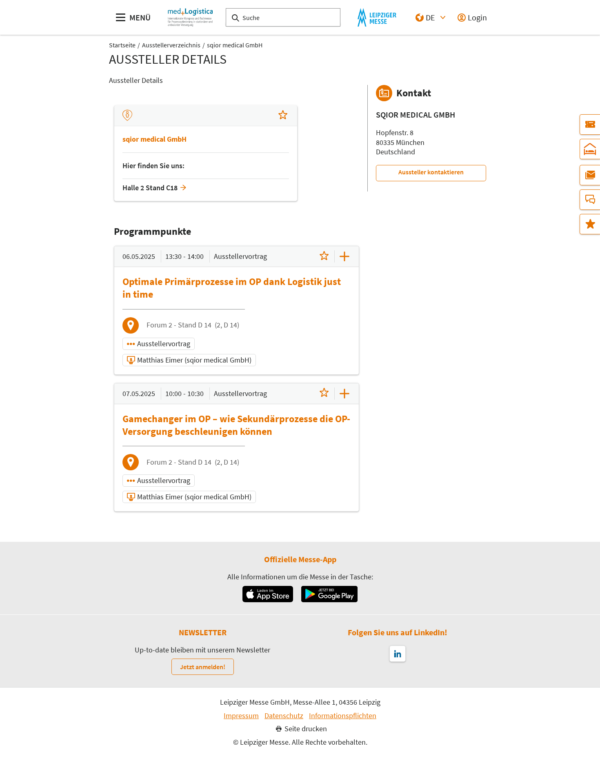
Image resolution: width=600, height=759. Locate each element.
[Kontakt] (590, 199)
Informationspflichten (342, 715)
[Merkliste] (590, 224)
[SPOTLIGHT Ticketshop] (590, 124)
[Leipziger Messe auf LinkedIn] (397, 653)
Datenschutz (283, 715)
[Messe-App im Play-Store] (329, 594)
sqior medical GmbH (234, 45)
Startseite (122, 45)
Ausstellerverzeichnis (171, 45)
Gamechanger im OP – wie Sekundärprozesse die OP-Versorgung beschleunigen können (236, 425)
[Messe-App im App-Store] (267, 594)
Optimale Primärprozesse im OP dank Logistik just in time (231, 287)
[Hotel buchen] (590, 149)
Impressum (241, 715)
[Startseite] (190, 17)
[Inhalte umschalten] (344, 256)
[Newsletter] (590, 175)
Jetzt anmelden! (202, 667)
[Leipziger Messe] (376, 17)
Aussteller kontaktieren (431, 172)
